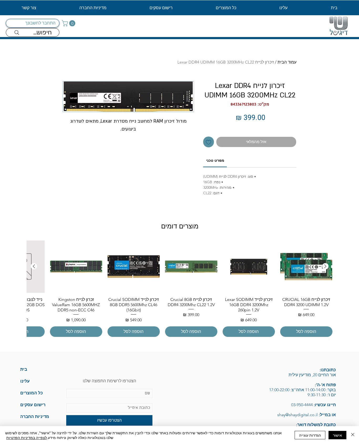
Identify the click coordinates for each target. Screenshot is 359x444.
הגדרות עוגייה (310, 435)
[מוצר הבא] (34, 266)
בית (23, 369)
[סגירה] (353, 435)
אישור (337, 435)
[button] (69, 23)
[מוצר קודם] (325, 266)
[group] (180, 288)
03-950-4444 (302, 404)
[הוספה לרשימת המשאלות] (208, 142)
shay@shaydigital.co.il (292, 414)
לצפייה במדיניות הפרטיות (26, 437)
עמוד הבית (287, 62)
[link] (215, 160)
